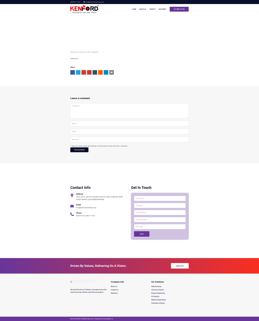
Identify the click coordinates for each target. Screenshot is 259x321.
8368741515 (80, 216)
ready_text (91, 26)
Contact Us (114, 290)
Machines (162, 9)
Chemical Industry (157, 290)
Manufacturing (156, 286)
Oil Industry (155, 296)
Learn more (180, 266)
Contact (152, 9)
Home (134, 9)
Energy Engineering (158, 293)
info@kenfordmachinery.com (86, 208)
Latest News (80, 26)
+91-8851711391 (179, 9)
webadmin (95, 52)
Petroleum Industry (158, 303)
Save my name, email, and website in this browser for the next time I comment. (99, 146)
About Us (142, 9)
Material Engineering (158, 300)
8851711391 (76, 2)
